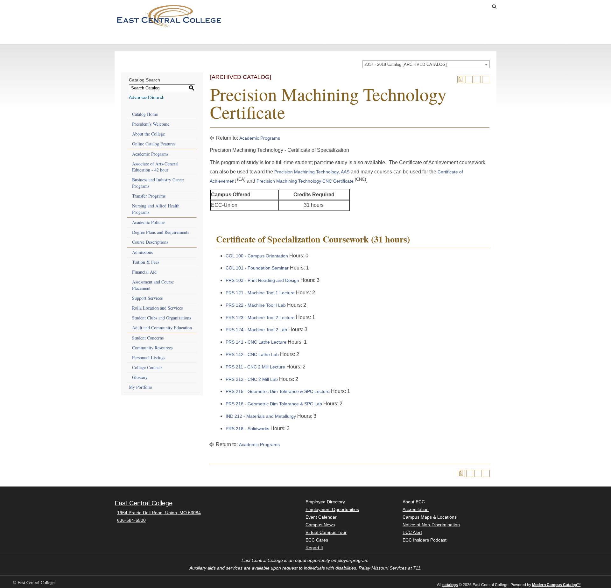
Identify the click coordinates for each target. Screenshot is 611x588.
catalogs (450, 585)
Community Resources (152, 348)
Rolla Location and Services (157, 308)
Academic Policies (148, 222)
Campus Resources (304, 38)
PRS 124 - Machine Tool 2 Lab (256, 329)
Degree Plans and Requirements (160, 232)
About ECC (404, 38)
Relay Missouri (373, 567)
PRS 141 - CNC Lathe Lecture (256, 342)
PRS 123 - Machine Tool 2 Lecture (260, 317)
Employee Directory (325, 501)
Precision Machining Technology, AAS (311, 171)
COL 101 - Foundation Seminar (257, 267)
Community (350, 38)
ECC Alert (412, 532)
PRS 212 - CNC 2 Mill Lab (252, 379)
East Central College (143, 503)
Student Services (246, 38)
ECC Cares (317, 539)
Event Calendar (321, 517)
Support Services (147, 298)
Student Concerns (148, 338)
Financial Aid (144, 272)
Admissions (132, 38)
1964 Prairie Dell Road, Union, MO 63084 (159, 512)
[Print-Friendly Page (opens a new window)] (477, 79)
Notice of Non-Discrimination (431, 524)
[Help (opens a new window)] (485, 79)
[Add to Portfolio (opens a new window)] (469, 79)
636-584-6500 (131, 520)
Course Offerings (442, 6)
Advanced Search (147, 97)
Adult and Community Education (162, 328)
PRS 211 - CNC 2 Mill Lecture (255, 366)
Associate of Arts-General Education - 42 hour (155, 167)
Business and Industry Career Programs (158, 183)
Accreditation (416, 509)
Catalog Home (145, 114)
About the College (148, 134)
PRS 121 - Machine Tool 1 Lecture (260, 292)
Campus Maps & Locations (430, 517)
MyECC (478, 6)
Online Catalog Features (153, 144)
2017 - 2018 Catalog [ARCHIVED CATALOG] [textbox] (405, 64)
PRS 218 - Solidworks (247, 428)
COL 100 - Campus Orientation (257, 255)
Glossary (140, 377)
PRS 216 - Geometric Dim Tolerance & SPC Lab (274, 403)
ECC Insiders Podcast (424, 539)
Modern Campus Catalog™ (556, 585)
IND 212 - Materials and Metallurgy (261, 416)
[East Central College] (169, 15)
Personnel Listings (148, 357)
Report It (314, 547)
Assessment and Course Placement (153, 285)
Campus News (320, 524)
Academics (186, 38)
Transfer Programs (148, 196)
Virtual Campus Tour (326, 532)
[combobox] (426, 64)
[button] (494, 6)
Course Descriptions (150, 242)
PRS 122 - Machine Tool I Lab (256, 305)
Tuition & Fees (145, 262)
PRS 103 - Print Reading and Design (262, 280)
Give (410, 6)
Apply (389, 6)
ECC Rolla (458, 38)
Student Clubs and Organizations (161, 318)
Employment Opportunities (332, 509)
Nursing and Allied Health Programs (155, 209)
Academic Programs (150, 154)
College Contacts (147, 367)
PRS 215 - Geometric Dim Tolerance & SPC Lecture (278, 391)
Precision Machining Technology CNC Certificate (305, 181)
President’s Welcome (150, 124)
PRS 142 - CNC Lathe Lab (252, 354)
